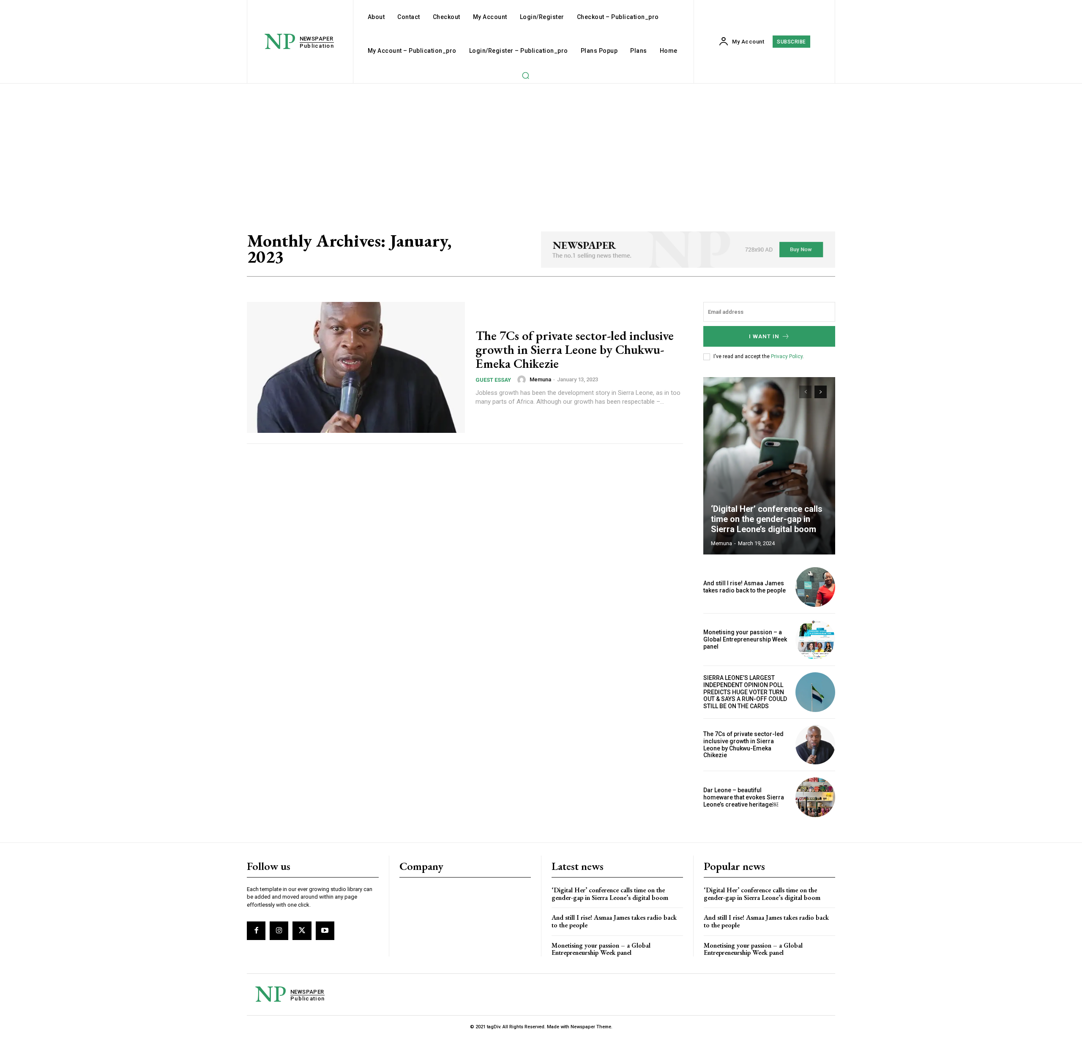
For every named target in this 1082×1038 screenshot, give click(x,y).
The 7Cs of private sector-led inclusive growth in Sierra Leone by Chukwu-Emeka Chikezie (574, 349)
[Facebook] (256, 930)
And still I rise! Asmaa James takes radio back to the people (744, 587)
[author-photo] (522, 379)
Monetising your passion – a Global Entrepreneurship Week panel (745, 639)
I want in (764, 336)
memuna (540, 379)
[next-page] (820, 392)
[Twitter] (301, 930)
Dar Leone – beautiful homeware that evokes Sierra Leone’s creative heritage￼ (743, 797)
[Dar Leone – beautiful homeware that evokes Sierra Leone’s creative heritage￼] (815, 797)
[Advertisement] (541, 147)
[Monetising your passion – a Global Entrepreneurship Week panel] (815, 640)
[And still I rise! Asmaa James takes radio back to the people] (815, 587)
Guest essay (493, 380)
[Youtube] (325, 930)
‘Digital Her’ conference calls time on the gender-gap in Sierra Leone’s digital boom (766, 519)
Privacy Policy (787, 356)
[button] (525, 75)
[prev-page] (805, 392)
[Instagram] (279, 930)
